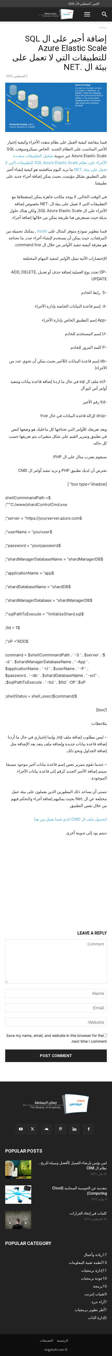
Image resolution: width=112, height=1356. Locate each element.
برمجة (103, 27)
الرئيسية (62, 1340)
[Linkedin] (74, 1129)
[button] (87, 14)
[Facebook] (88, 1129)
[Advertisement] (56, 876)
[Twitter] (32, 1129)
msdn (41, 231)
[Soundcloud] (46, 1129)
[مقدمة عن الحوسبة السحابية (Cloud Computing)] (18, 1194)
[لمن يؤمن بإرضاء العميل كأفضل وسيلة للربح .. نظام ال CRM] (18, 1169)
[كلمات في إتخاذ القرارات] (18, 1220)
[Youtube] (21, 1129)
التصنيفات (46, 1340)
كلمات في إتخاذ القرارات (88, 1213)
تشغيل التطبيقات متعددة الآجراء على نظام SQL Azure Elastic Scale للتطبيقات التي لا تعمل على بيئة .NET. (56, 162)
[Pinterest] (60, 1129)
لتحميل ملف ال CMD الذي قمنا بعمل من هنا (70, 819)
